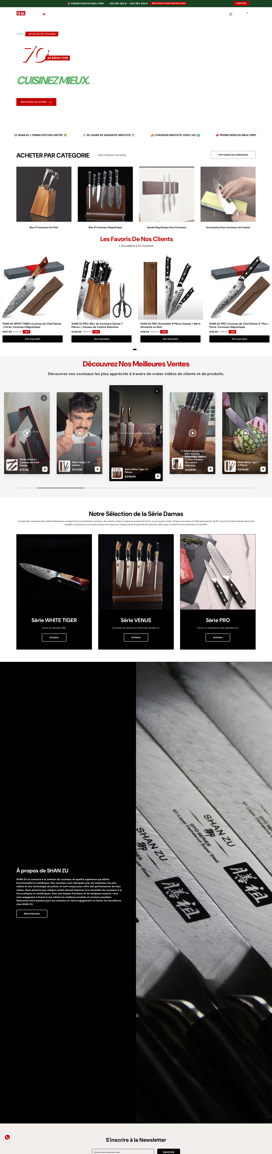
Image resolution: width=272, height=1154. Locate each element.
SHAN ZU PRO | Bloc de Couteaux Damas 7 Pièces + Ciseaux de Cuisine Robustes (97, 325)
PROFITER (241, 3)
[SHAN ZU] (21, 14)
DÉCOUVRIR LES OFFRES (36, 102)
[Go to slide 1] (135, 349)
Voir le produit (32, 338)
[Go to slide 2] (138, 349)
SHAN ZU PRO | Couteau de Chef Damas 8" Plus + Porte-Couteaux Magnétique (239, 325)
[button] (254, 14)
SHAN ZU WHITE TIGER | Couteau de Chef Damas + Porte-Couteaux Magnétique (32, 325)
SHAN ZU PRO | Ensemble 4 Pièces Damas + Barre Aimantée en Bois (170, 325)
